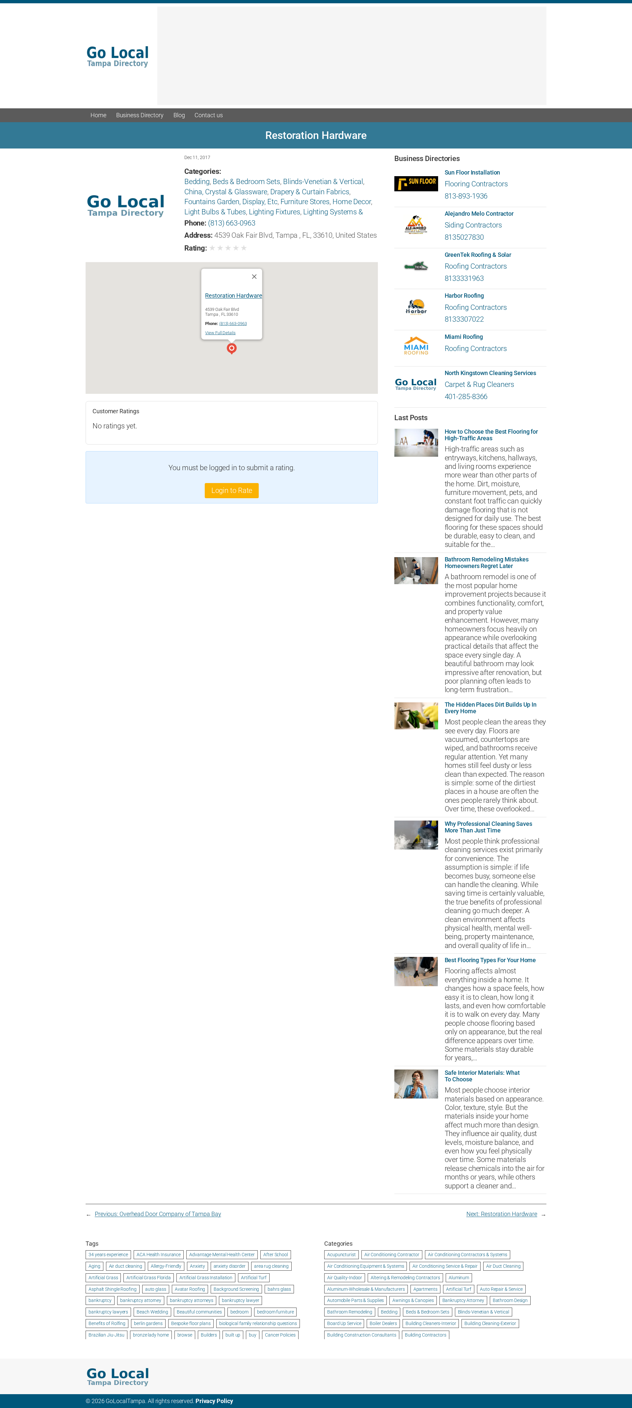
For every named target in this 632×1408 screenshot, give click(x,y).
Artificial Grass (103, 1277)
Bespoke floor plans (191, 1323)
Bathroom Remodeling (349, 1311)
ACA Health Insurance (159, 1254)
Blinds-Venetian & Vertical (323, 181)
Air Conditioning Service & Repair (445, 1266)
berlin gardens (148, 1323)
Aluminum (459, 1277)
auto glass (155, 1289)
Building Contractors (425, 1335)
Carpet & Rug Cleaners (479, 384)
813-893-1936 (466, 196)
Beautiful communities (199, 1311)
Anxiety (197, 1266)
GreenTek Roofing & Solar (478, 255)
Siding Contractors (473, 225)
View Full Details (220, 332)
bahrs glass (279, 1289)
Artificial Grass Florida (148, 1277)
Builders (209, 1335)
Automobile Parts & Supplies (355, 1300)
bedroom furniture (275, 1311)
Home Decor (351, 202)
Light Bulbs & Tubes (215, 212)
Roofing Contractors (476, 266)
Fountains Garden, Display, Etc (230, 202)
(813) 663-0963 (231, 223)
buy (252, 1335)
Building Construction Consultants (361, 1335)
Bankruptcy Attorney (463, 1300)
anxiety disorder (230, 1266)
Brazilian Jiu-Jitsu (106, 1335)
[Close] (254, 276)
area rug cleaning (271, 1266)
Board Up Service (344, 1323)
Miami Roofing (464, 337)
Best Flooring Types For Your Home (490, 960)
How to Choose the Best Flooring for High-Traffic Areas (491, 435)
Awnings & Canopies (413, 1300)
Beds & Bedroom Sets (246, 181)
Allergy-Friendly (166, 1266)
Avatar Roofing (190, 1289)
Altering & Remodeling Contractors (405, 1277)
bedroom (239, 1311)
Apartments (425, 1289)
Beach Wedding (152, 1311)
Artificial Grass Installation (205, 1277)
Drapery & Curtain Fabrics (309, 192)
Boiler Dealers (383, 1323)
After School (275, 1254)
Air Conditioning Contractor (391, 1254)
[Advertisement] (351, 59)
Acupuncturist (341, 1254)
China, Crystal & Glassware (225, 192)
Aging (94, 1266)
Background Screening (236, 1289)
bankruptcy (100, 1300)
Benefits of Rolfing (107, 1323)
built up (232, 1335)
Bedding (197, 181)
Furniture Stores (304, 202)
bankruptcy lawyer (240, 1300)
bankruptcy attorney (140, 1300)
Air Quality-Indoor (344, 1277)
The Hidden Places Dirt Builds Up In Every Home (491, 708)
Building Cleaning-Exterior (490, 1323)
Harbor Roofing (464, 295)
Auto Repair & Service (501, 1289)
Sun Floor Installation (472, 172)
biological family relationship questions (258, 1323)
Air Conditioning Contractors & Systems (467, 1254)
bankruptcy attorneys (191, 1300)
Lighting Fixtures (274, 212)
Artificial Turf (254, 1277)
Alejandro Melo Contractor (479, 213)
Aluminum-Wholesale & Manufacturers (366, 1289)
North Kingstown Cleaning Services (491, 373)
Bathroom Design (510, 1300)
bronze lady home (151, 1335)
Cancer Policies (280, 1335)
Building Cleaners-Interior (431, 1323)
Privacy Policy (214, 1400)
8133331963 (464, 278)
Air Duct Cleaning (503, 1266)
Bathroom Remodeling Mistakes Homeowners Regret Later (487, 562)
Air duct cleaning (125, 1266)
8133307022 (464, 319)
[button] (232, 349)
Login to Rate (231, 490)
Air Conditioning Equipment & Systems (365, 1266)
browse (184, 1335)
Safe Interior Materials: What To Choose (482, 1076)
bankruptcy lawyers (108, 1311)
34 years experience (108, 1254)
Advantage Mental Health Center (222, 1254)
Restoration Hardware (233, 295)
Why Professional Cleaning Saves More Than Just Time (488, 827)
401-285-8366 (466, 397)
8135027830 (464, 237)
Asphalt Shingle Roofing (113, 1289)
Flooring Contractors (476, 184)
